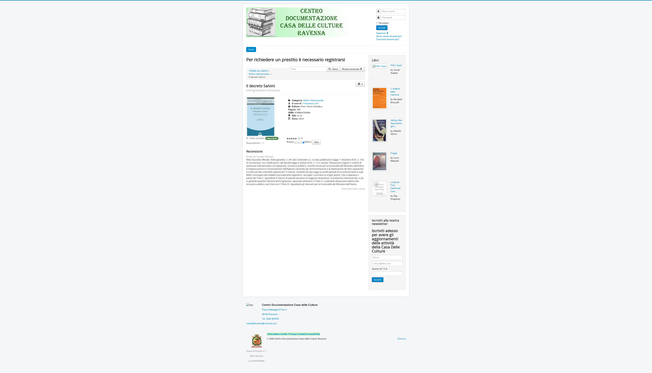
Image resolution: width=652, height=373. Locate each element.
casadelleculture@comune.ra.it (261, 323)
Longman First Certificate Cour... (396, 186)
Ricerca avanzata (351, 69)
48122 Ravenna (269, 314)
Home (251, 49)
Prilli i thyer (396, 65)
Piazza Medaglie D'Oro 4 (274, 309)
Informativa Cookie (278, 334)
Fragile (394, 153)
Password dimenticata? (387, 39)
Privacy (292, 334)
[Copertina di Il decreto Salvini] (260, 116)
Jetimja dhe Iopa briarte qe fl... (396, 123)
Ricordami (384, 22)
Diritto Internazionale (259, 73)
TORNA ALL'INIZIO (258, 70)
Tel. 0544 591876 (270, 318)
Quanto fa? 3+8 (379, 268)
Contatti (301, 334)
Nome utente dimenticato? (389, 36)
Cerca (334, 69)
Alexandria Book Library (353, 188)
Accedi (381, 27)
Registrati (381, 33)
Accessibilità (312, 334)
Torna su (401, 338)
